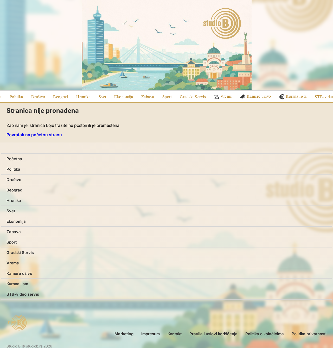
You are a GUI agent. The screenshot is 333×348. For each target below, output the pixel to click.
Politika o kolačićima (264, 333)
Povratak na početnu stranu (34, 134)
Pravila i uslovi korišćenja (213, 333)
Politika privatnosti (309, 333)
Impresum (150, 333)
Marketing (123, 333)
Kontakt (175, 333)
